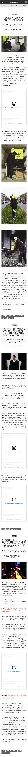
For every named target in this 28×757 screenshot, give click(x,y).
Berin (19, 750)
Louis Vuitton (14, 529)
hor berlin (20, 315)
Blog (7, 529)
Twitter (8, 741)
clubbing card (6, 753)
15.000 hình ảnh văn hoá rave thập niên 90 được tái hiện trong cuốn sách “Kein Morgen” (14, 609)
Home (3, 5)
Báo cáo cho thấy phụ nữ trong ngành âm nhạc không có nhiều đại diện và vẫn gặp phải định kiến (14, 697)
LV (19, 529)
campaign (4, 318)
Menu (25, 5)
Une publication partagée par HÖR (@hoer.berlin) (14, 123)
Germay (15, 750)
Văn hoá (14, 14)
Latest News (14, 5)
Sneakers (10, 318)
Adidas (14, 315)
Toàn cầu (8, 315)
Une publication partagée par (14, 519)
